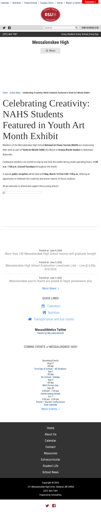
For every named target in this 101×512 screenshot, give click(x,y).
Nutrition (16, 2)
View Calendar (50, 404)
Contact (50, 447)
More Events (49, 409)
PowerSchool (30, 2)
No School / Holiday (50, 377)
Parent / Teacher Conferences (50, 402)
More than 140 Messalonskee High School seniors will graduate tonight (50, 254)
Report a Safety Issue (76, 2)
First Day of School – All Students (50, 368)
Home (5, 92)
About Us (50, 434)
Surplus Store (47, 2)
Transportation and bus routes (54, 319)
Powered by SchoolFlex (50, 494)
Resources (50, 453)
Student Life (50, 466)
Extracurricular (50, 459)
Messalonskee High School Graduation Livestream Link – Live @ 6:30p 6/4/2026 (50, 267)
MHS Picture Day (51, 385)
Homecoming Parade (50, 393)
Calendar (5, 2)
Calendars (54, 306)
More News (49, 288)
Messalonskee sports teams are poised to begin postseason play (50, 281)
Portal (60, 2)
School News (15, 92)
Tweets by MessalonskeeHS (50, 333)
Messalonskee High (50, 42)
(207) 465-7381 (10, 34)
